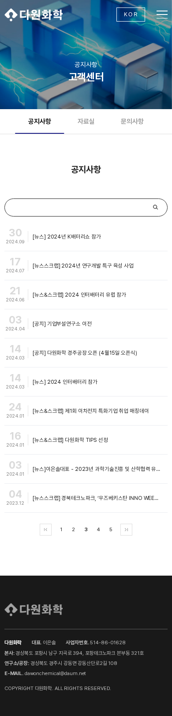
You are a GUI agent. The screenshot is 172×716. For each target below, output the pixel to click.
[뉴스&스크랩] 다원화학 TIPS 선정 (70, 440)
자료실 (86, 121)
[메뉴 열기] (162, 14)
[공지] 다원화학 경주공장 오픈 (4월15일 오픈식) (85, 352)
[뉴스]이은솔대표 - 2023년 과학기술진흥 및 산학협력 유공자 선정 (100, 469)
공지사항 (39, 121)
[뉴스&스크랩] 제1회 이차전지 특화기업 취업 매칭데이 (91, 411)
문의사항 (132, 121)
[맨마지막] (126, 530)
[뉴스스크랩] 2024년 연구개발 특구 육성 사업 (83, 265)
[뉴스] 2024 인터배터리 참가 (65, 381)
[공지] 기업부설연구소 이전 (62, 323)
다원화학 (33, 14)
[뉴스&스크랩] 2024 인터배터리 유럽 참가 (79, 294)
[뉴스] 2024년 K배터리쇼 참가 (67, 236)
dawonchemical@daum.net (55, 673)
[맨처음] (46, 530)
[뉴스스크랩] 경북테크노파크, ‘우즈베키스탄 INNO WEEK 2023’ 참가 (100, 498)
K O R (131, 14)
